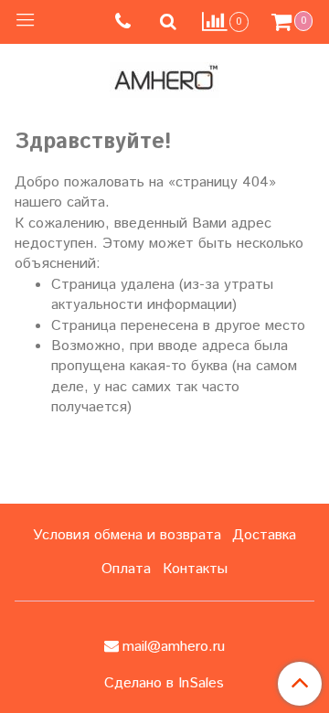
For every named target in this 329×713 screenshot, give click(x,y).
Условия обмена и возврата (127, 535)
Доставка (264, 535)
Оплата (126, 569)
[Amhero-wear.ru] (164, 76)
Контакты (195, 569)
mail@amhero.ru (173, 646)
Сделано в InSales (164, 683)
